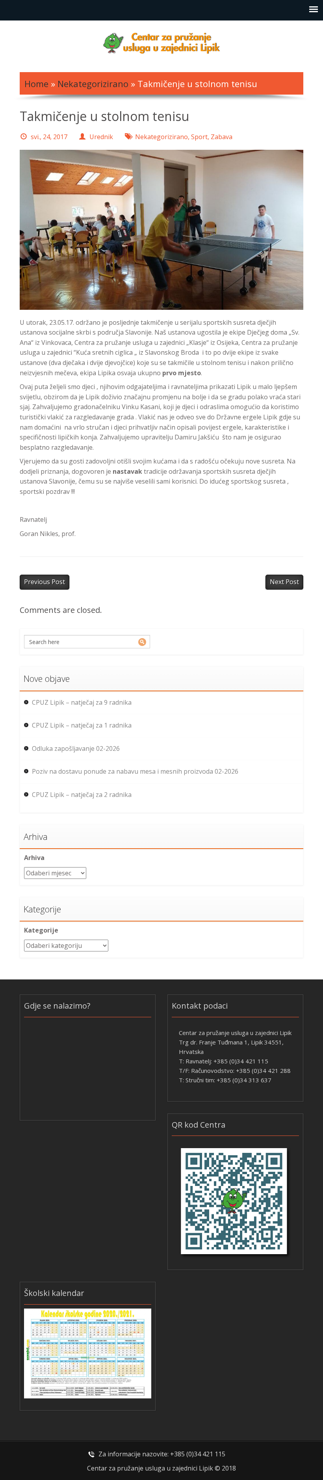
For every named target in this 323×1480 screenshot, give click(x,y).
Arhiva (34, 857)
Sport (199, 136)
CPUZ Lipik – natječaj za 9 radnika (82, 702)
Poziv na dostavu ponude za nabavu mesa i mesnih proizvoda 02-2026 (135, 771)
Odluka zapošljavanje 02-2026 (76, 748)
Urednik (101, 136)
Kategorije (41, 930)
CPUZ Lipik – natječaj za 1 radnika (82, 725)
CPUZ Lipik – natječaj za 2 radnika (82, 794)
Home (36, 83)
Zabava (221, 136)
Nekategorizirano (93, 83)
